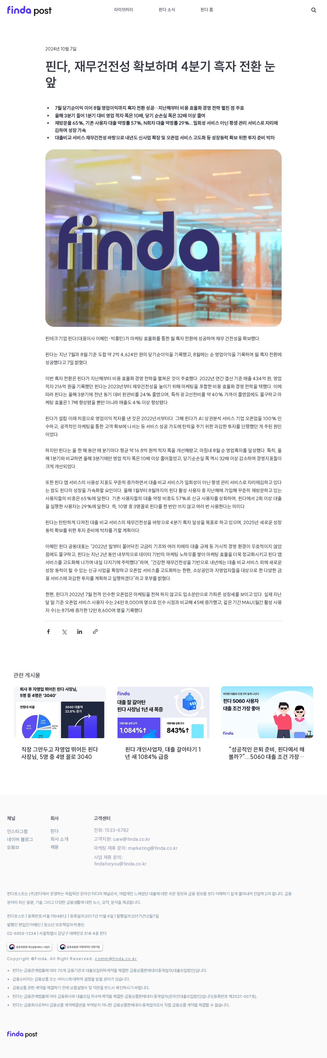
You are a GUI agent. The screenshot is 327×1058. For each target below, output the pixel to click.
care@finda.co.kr (131, 839)
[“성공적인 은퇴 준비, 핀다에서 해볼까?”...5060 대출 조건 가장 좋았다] (267, 712)
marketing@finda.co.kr (153, 848)
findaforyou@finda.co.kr (120, 864)
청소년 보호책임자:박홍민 (64, 924)
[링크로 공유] (95, 631)
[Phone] (313, 10)
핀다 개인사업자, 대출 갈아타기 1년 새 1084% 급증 (163, 753)
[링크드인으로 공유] (80, 631)
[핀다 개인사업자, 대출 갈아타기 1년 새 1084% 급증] (164, 712)
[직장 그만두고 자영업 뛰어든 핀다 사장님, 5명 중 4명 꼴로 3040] (60, 712)
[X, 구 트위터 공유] (64, 631)
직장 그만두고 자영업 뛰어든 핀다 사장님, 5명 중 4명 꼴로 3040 (59, 753)
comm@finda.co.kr (116, 958)
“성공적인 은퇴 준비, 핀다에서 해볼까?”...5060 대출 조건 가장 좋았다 (267, 753)
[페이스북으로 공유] (48, 631)
